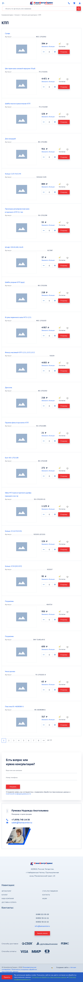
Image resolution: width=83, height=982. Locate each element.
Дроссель (8, 387)
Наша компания (8, 898)
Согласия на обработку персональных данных (49, 977)
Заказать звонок (42, 933)
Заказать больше (48, 46)
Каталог (17, 15)
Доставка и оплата (9, 902)
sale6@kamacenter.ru (22, 822)
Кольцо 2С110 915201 (13, 531)
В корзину (64, 52)
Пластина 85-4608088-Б (14, 706)
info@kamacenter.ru (42, 926)
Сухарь (7, 33)
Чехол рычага (10, 671)
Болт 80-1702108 (11, 458)
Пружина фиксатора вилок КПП (17, 422)
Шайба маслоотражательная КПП (17, 103)
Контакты (46, 895)
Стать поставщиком (50, 891)
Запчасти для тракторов (29, 15)
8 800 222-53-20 (42, 914)
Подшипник (9, 601)
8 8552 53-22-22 (42, 922)
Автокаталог (6, 891)
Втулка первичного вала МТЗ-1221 (18, 317)
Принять (7, 977)
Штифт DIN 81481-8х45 (14, 247)
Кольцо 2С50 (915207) (13, 566)
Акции (44, 898)
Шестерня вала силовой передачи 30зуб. (20, 68)
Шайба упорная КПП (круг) (15, 282)
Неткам (73, 967)
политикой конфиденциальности (18, 794)
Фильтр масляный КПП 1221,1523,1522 (20, 352)
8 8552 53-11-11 (42, 918)
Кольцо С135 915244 (13, 174)
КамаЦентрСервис (7, 15)
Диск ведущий (10, 139)
